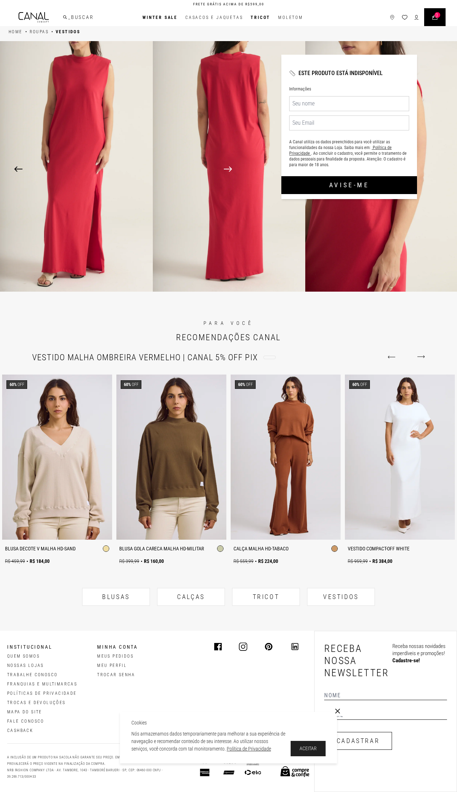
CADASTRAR (358, 740)
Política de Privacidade (249, 749)
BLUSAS (116, 596)
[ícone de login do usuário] (416, 17)
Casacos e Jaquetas (214, 17)
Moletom (290, 17)
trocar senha (116, 674)
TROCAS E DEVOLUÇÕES (36, 702)
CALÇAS (191, 596)
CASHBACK (20, 730)
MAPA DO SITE (24, 711)
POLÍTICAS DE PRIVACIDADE (42, 693)
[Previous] (18, 169)
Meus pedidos (115, 656)
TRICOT (260, 17)
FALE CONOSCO (25, 721)
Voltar (393, 357)
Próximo (420, 357)
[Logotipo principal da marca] (34, 17)
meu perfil (112, 665)
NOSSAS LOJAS (25, 665)
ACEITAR (308, 748)
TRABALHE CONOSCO (32, 674)
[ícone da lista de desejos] (404, 17)
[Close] (338, 711)
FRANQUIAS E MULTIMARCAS (42, 684)
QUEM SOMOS (23, 656)
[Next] (333, 169)
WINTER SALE (159, 17)
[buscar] (65, 17)
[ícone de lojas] (392, 17)
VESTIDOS (341, 596)
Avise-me (349, 185)
